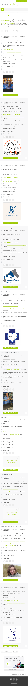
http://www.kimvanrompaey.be (13, 491)
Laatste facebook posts (8, 66)
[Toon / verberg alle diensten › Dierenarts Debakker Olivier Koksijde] (15, 376)
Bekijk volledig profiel (10, 95)
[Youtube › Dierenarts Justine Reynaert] (13, 265)
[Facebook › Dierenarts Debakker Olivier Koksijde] (7, 389)
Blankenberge (14, 533)
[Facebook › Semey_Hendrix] (7, 72)
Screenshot (6, 118)
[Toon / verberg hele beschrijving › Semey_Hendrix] (15, 56)
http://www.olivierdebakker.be (13, 369)
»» (16, 30)
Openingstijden (7, 380)
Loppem (13, 106)
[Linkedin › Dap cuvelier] (10, 453)
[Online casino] (14, 656)
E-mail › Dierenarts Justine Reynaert (10, 242)
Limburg (5, 169)
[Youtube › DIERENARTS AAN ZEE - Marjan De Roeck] (13, 561)
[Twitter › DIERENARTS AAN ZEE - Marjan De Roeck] (4, 561)
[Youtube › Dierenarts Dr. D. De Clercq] (13, 326)
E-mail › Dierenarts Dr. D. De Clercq (10, 306)
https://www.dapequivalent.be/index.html (15, 116)
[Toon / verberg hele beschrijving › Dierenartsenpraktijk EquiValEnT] (15, 121)
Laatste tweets (7, 382)
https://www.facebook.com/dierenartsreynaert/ (16, 245)
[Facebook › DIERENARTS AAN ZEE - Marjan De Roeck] (7, 561)
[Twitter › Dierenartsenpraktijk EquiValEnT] (4, 137)
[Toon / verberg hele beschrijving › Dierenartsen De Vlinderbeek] (15, 607)
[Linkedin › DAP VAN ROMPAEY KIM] (10, 505)
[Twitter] (11, 679)
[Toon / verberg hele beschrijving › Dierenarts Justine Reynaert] (15, 249)
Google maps (19, 40)
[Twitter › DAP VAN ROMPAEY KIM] (4, 505)
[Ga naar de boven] (26, 95)
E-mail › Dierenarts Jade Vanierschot (10, 177)
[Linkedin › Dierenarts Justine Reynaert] (10, 265)
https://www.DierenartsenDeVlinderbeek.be (16, 603)
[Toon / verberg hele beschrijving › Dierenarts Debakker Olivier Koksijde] (15, 373)
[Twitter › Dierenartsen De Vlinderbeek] (4, 623)
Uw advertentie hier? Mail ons (14, 669)
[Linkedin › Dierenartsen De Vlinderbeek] (10, 623)
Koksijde (13, 358)
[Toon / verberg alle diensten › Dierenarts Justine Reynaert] (15, 253)
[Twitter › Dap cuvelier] (4, 453)
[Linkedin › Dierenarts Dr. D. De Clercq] (10, 326)
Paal (8, 169)
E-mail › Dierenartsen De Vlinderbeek (11, 600)
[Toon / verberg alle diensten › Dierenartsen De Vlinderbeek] (15, 611)
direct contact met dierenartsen (7, 23)
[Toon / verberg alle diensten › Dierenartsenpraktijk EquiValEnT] (15, 125)
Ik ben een (22, 1)
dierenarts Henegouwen (6, 20)
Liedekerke (13, 298)
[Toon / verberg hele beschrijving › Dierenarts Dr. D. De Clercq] (15, 313)
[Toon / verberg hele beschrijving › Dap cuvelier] (15, 437)
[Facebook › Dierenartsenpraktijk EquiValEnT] (7, 137)
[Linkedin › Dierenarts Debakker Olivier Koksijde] (10, 389)
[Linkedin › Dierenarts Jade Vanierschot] (10, 200)
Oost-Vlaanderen (6, 481)
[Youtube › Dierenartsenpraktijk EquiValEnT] (13, 137)
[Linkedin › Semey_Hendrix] (10, 72)
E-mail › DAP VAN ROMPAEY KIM (10, 489)
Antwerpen (5, 423)
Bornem (10, 423)
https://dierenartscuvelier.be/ (13, 434)
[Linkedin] (17, 679)
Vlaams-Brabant (6, 40)
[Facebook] (14, 679)
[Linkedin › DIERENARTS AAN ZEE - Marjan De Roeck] (10, 561)
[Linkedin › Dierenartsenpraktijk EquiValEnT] (10, 137)
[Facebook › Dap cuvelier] (7, 453)
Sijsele (12, 234)
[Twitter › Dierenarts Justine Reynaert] (4, 265)
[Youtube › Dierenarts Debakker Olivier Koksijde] (13, 389)
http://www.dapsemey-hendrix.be (14, 52)
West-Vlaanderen (6, 106)
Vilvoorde (13, 40)
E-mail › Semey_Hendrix (8, 49)
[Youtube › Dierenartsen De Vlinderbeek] (13, 623)
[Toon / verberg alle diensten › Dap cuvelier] (15, 441)
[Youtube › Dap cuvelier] (13, 453)
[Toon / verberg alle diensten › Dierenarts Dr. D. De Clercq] (15, 317)
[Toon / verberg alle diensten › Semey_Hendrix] (15, 60)
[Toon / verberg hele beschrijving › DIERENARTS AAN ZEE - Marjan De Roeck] (15, 547)
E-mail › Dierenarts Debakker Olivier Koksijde (12, 366)
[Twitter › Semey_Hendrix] (4, 72)
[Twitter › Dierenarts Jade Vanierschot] (4, 200)
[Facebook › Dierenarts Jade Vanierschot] (7, 200)
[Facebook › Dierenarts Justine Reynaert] (7, 265)
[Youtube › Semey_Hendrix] (13, 72)
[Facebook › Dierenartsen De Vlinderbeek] (7, 623)
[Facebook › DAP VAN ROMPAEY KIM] (7, 505)
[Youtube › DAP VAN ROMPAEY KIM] (13, 505)
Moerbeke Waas (14, 481)
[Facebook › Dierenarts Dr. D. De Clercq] (7, 326)
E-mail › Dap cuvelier (7, 431)
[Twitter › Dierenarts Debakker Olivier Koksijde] (4, 389)
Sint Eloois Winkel (15, 591)
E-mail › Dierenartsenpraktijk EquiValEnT (11, 114)
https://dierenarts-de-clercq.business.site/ (15, 308)
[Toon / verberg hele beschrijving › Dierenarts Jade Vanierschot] (15, 184)
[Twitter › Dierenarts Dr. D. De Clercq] (4, 326)
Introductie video (7, 384)
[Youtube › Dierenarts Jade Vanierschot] (13, 200)
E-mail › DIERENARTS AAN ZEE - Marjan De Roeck (14, 541)
